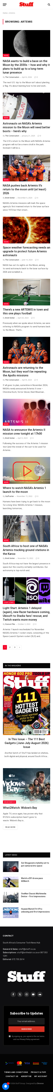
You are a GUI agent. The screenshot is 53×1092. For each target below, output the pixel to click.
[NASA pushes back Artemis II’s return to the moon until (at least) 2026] (26, 168)
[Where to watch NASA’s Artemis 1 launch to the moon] (26, 470)
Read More (10, 827)
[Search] (48, 4)
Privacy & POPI (38, 1072)
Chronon (40, 1083)
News (6, 55)
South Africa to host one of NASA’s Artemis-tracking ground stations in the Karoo (26, 549)
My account (40, 1076)
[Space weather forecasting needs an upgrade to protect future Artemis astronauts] (26, 230)
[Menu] (5, 4)
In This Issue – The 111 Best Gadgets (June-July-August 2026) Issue (27, 743)
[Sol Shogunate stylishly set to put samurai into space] (11, 866)
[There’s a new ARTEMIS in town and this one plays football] (26, 292)
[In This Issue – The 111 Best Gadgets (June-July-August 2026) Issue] (26, 703)
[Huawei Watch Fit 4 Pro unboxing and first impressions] (11, 912)
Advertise (26, 1076)
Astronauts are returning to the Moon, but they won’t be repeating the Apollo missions (24, 371)
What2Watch (9, 802)
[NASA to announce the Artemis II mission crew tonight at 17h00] (26, 412)
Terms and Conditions (16, 1072)
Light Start (9, 602)
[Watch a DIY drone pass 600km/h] (11, 882)
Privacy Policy (25, 1039)
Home (5, 13)
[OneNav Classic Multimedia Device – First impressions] (11, 897)
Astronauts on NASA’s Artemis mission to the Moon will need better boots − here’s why (26, 127)
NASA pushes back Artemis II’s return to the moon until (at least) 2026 (24, 189)
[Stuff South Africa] (26, 4)
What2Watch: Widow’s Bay (20, 807)
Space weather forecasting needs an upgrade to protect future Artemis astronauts (26, 251)
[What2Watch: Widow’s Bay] (26, 786)
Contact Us (12, 1076)
